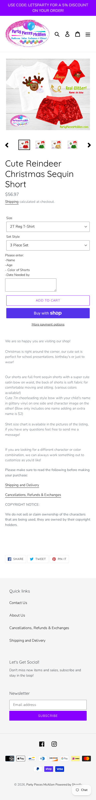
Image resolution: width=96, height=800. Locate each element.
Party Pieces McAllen (40, 785)
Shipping (12, 201)
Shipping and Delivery (22, 485)
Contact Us (18, 602)
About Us (17, 615)
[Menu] (88, 34)
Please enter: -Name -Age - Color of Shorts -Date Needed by (17, 265)
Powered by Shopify (68, 785)
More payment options (48, 324)
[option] (24, 145)
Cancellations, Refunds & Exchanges (33, 494)
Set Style (13, 236)
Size (9, 218)
